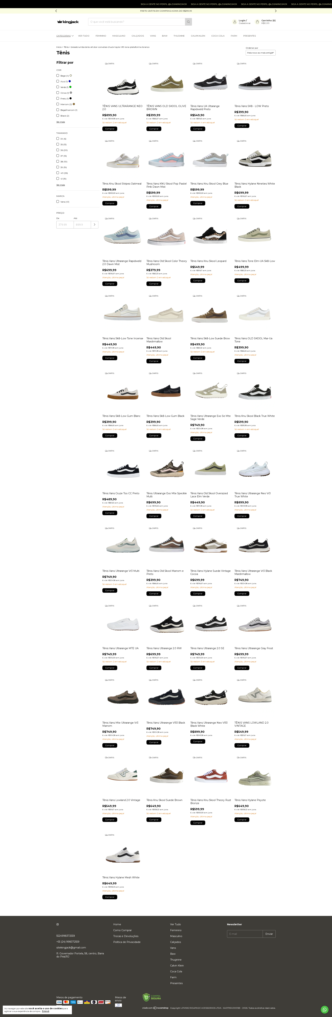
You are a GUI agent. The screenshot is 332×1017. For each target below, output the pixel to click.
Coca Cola (218, 35)
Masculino (118, 35)
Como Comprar (122, 930)
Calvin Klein (198, 35)
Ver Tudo (83, 35)
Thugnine (179, 35)
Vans (153, 35)
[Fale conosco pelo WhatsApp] (325, 1010)
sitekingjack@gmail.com (71, 947)
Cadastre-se (244, 23)
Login (242, 20)
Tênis (66, 47)
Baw (164, 35)
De (57, 218)
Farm (234, 35)
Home (117, 924)
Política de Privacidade (127, 942)
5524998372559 (65, 935)
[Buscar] (188, 22)
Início (59, 47)
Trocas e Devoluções (125, 936)
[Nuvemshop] (155, 1008)
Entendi (45, 1011)
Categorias (63, 35)
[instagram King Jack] (57, 924)
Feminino (101, 35)
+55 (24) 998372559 (67, 941)
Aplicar (94, 225)
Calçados (138, 35)
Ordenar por (252, 48)
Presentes (249, 35)
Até (75, 218)
